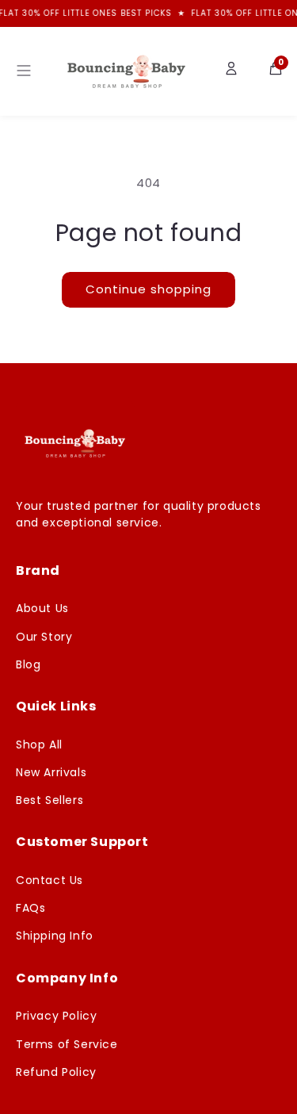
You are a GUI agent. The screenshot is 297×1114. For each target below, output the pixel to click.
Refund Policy (56, 1072)
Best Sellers (49, 800)
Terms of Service (67, 1044)
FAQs (30, 908)
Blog (28, 664)
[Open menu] (24, 72)
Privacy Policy (56, 1016)
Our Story (44, 637)
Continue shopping (148, 289)
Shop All (39, 744)
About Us (42, 608)
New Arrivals (51, 772)
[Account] (231, 71)
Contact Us (49, 880)
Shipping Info (54, 936)
